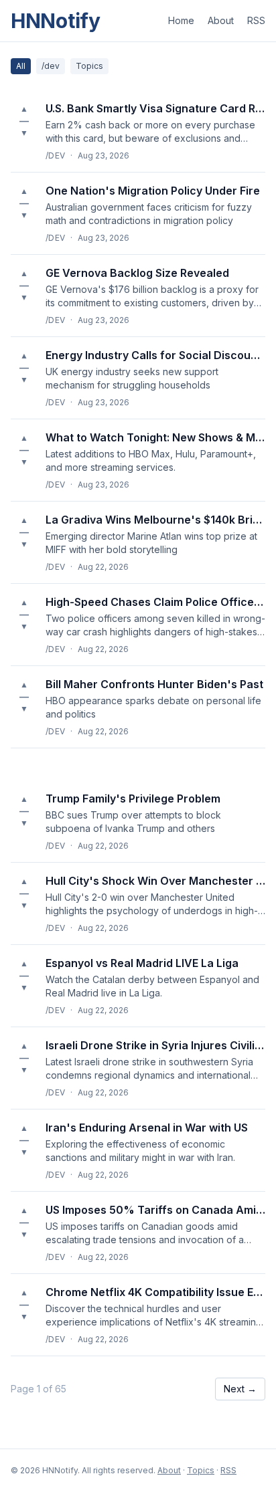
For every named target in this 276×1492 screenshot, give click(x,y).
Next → (240, 1388)
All (20, 66)
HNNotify (55, 21)
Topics (89, 66)
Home (181, 20)
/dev (51, 66)
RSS (256, 20)
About (221, 20)
